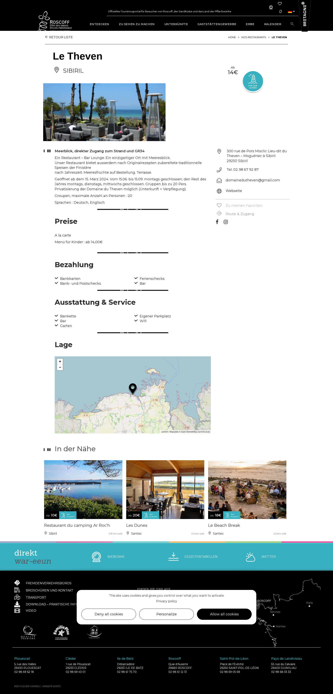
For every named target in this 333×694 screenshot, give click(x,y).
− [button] (60, 367)
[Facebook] (217, 223)
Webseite (234, 191)
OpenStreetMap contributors (195, 431)
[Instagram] (225, 223)
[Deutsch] (290, 11)
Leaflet (164, 431)
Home (232, 37)
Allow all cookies (224, 614)
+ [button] (60, 361)
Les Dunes (136, 525)
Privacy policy (166, 601)
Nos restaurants (253, 37)
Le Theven (279, 37)
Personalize (166, 614)
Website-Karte (51, 686)
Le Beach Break (224, 525)
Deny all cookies (109, 614)
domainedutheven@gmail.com (253, 180)
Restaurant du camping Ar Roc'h (77, 525)
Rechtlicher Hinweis (27, 686)
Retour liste (61, 37)
